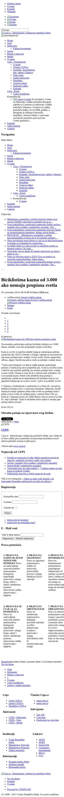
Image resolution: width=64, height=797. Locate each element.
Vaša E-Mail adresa (11, 535)
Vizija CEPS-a (15, 700)
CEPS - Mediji (15, 723)
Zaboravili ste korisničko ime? (21, 522)
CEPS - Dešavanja (17, 717)
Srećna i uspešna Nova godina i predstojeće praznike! (32, 463)
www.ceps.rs (19, 446)
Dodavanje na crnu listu (47, 720)
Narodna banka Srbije (19, 762)
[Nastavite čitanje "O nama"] (18, 99)
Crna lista (40, 717)
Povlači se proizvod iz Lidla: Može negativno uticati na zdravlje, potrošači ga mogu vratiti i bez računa (33, 459)
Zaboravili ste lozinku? (18, 520)
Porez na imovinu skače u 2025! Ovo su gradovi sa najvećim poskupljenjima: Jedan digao (31, 258)
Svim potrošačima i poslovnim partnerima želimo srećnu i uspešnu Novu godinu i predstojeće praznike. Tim (34, 225)
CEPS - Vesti (15, 720)
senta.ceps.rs (42, 703)
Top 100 (40, 715)
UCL (41, 755)
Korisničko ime (11, 496)
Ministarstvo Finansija (19, 747)
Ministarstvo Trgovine (19, 745)
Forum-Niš (44, 745)
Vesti (16, 421)
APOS (42, 739)
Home (4, 661)
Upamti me (9, 507)
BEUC (42, 753)
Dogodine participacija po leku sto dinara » (32, 481)
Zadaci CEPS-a (16, 703)
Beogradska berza (17, 767)
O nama (27, 99)
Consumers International (44, 749)
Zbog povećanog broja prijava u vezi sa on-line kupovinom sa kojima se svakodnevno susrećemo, (35, 242)
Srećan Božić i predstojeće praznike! (24, 465)
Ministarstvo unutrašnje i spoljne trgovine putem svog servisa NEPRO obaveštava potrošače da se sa (32, 220)
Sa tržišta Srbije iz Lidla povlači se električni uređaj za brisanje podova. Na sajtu (32, 247)
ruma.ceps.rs (42, 700)
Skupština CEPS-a (17, 706)
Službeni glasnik (16, 764)
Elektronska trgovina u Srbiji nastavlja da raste (29, 473)
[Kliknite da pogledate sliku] (28, 339)
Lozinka (7, 502)
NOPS (42, 742)
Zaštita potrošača (16, 750)
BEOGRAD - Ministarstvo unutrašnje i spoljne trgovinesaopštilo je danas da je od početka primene (32, 236)
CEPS (5, 429)
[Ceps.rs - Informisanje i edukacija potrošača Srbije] (26, 33)
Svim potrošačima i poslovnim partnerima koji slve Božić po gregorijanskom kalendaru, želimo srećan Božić (34, 231)
